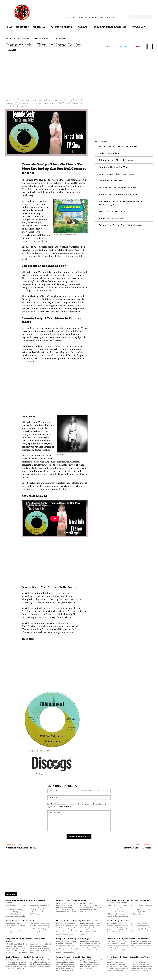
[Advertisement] (79, 72)
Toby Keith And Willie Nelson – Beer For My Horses (25, 939)
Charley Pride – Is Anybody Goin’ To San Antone (78, 920)
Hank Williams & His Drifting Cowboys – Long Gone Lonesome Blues (128, 901)
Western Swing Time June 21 (20, 847)
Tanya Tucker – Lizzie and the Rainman (118, 146)
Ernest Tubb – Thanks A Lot (112, 211)
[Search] (149, 17)
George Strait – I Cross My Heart (71, 900)
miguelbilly (12, 50)
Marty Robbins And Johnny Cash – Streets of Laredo (25, 901)
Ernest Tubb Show (21, 38)
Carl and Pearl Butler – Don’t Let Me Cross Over (122, 224)
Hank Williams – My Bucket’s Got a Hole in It (25, 957)
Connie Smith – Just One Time (113, 166)
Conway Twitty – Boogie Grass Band (116, 173)
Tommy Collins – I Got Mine (138, 847)
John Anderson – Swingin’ (112, 218)
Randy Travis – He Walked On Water (21, 920)
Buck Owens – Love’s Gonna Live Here (117, 187)
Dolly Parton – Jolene (109, 153)
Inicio (8, 38)
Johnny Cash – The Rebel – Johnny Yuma (118, 194)
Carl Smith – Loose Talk (110, 180)
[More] (150, 46)
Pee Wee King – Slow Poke (118, 920)
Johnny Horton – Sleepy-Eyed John (116, 159)
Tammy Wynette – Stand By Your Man (73, 957)
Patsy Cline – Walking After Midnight (73, 938)
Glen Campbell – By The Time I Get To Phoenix (127, 938)
